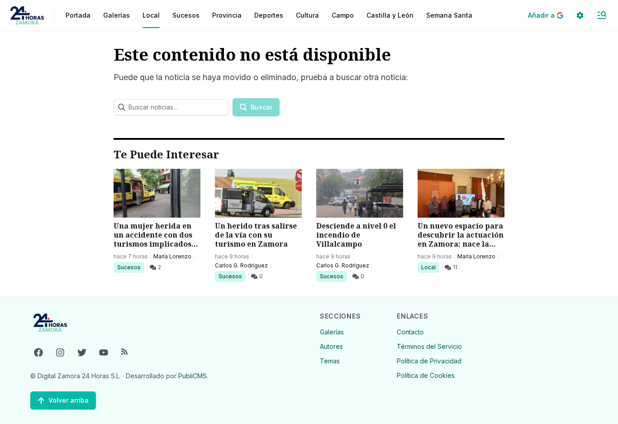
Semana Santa (449, 15)
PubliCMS (192, 376)
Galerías (116, 15)
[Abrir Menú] (602, 15)
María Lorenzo (172, 256)
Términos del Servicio (429, 346)
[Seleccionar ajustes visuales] (580, 15)
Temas (330, 361)
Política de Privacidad (429, 361)
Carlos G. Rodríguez (241, 265)
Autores (331, 346)
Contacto (410, 332)
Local (430, 267)
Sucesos (130, 267)
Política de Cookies (426, 375)
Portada (78, 15)
